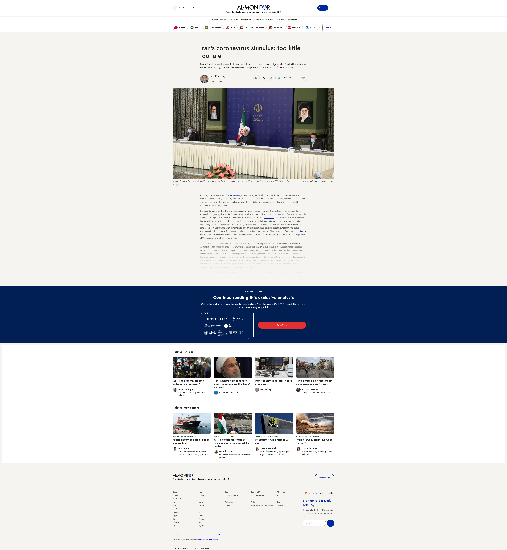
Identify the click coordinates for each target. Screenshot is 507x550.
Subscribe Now (324, 477)
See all (329, 27)
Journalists (280, 498)
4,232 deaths (269, 217)
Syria (175, 525)
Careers (280, 505)
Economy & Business (264, 20)
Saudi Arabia (178, 498)
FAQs (253, 502)
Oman (201, 498)
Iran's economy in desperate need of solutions (273, 382)
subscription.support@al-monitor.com (218, 534)
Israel (175, 508)
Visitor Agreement (258, 495)
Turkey (175, 495)
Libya (201, 512)
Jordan (201, 495)
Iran (174, 502)
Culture (234, 20)
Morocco (202, 522)
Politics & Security (218, 20)
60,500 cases (280, 214)
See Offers (282, 324)
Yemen (201, 508)
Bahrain (202, 502)
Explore (280, 20)
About (279, 495)
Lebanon (176, 522)
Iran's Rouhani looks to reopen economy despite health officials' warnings (232, 384)
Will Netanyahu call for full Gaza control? (314, 441)
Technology (246, 20)
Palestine (176, 512)
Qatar (175, 519)
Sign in (331, 8)
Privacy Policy (256, 498)
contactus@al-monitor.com (208, 539)
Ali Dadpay (218, 76)
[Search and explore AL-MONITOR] (175, 8)
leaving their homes (297, 231)
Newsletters (183, 7)
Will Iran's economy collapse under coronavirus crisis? (188, 382)
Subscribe (322, 8)
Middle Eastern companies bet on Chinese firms (191, 441)
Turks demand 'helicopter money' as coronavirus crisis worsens (314, 382)
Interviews (292, 20)
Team (279, 502)
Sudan (201, 515)
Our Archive (229, 508)
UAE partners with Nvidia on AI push (272, 441)
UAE (174, 505)
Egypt (175, 515)
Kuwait (201, 505)
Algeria (201, 525)
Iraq (200, 492)
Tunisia (201, 519)
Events (192, 7)
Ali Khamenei (234, 195)
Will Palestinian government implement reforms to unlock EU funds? (231, 443)
